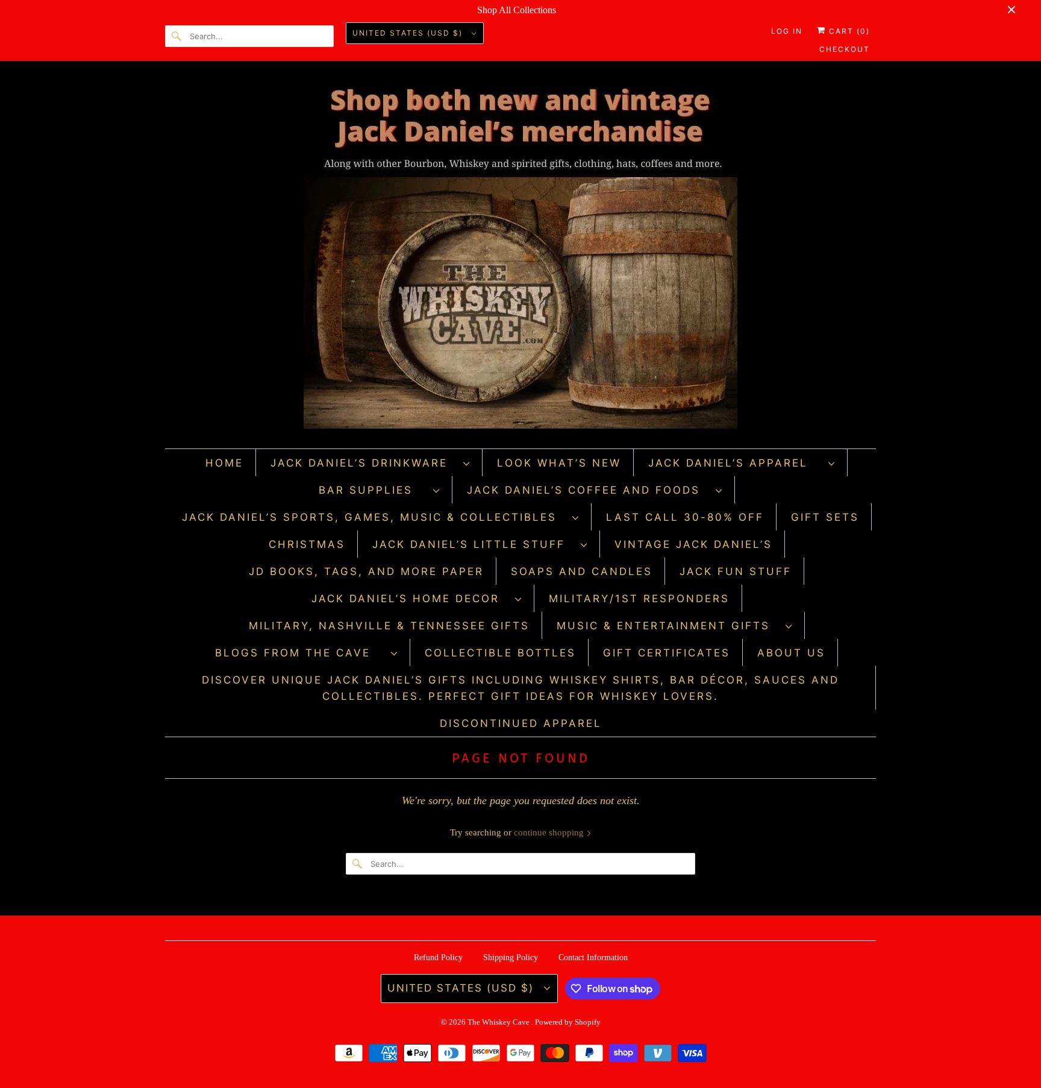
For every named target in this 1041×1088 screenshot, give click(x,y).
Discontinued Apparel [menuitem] (521, 723)
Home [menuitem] (224, 463)
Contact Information (593, 957)
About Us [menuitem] (791, 653)
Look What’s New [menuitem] (559, 463)
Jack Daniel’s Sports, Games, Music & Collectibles (374, 517)
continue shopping (550, 832)
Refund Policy (438, 957)
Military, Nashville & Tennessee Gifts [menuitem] (389, 626)
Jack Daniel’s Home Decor (410, 599)
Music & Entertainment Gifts (668, 626)
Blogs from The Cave (300, 653)
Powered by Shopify (568, 1022)
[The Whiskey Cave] (520, 257)
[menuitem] (370, 462)
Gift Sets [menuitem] (825, 517)
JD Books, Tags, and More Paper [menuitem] (366, 571)
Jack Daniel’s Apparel (735, 463)
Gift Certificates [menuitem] (666, 653)
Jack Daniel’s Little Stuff (473, 544)
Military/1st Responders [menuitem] (639, 599)
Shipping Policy (510, 957)
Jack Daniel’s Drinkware (363, 463)
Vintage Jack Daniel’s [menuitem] (693, 544)
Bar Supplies (373, 490)
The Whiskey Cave (499, 1022)
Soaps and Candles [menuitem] (581, 571)
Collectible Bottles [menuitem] (500, 653)
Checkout (844, 49)
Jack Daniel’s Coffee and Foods (588, 490)
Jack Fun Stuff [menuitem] (736, 571)
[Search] (177, 36)
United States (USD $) (409, 32)
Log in (786, 31)
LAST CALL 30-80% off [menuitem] (685, 517)
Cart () (848, 31)
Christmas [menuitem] (307, 544)
